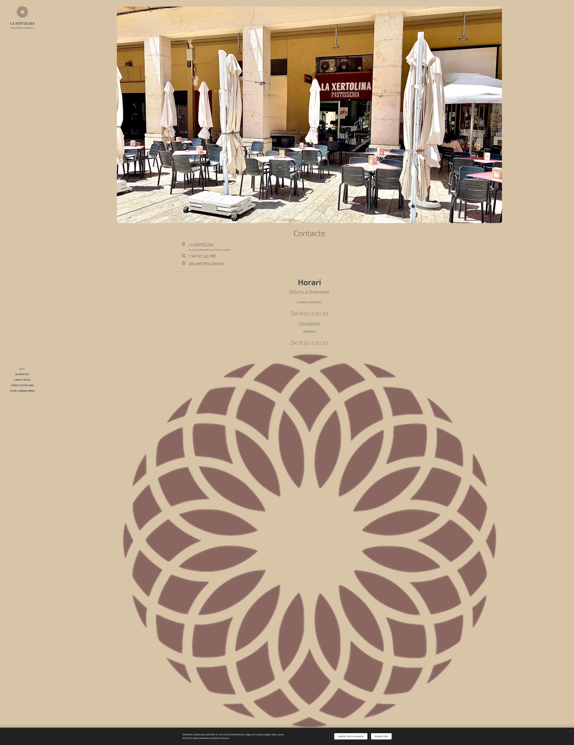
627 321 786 (206, 256)
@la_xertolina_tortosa (206, 263)
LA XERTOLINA (201, 244)
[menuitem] (22, 369)
